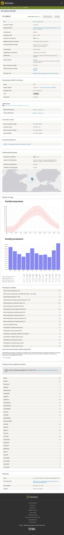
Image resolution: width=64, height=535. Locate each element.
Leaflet (44, 191)
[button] (32, 179)
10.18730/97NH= (39, 21)
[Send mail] (3, 105)
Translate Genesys (33, 515)
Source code (33, 512)
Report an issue (33, 510)
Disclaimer (32, 507)
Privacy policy (32, 522)
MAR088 (35, 68)
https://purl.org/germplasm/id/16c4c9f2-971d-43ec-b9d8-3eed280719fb (46, 482)
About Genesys (33, 503)
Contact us (33, 505)
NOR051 (35, 70)
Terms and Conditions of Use (32, 517)
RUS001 (35, 60)
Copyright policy (32, 519)
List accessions (7, 357)
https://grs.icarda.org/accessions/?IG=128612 (46, 73)
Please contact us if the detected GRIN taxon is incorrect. (16, 105)
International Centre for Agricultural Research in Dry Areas (47, 28)
